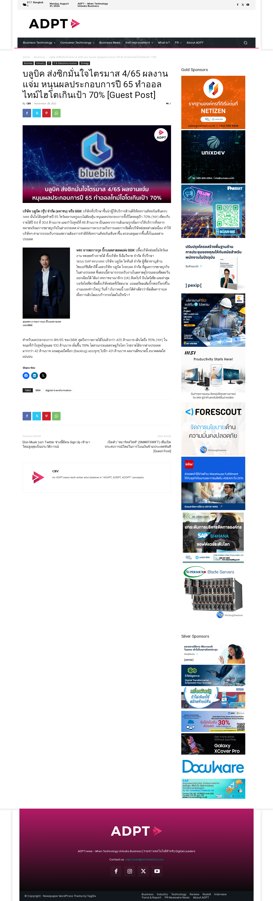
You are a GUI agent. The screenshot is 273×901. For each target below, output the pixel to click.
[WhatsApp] (56, 113)
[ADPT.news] (54, 23)
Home (26, 57)
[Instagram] (129, 871)
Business (39, 57)
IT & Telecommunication (65, 63)
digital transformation (58, 390)
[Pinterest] (46, 113)
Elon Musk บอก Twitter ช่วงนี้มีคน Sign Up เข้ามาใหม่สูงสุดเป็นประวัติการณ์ (56, 444)
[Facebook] (237, 4)
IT (49, 63)
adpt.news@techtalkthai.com (144, 859)
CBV (28, 103)
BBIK (38, 390)
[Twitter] (242, 4)
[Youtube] (247, 4)
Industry (40, 63)
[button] (245, 43)
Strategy (85, 63)
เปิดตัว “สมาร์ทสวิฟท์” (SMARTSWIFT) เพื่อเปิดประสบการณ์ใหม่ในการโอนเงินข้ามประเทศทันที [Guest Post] (138, 446)
